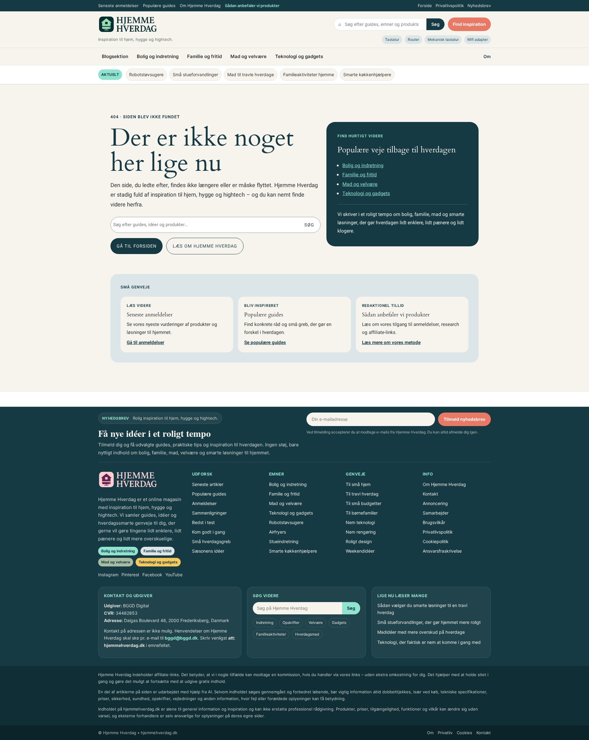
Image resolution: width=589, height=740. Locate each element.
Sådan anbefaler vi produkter (252, 5)
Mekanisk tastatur (443, 39)
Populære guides (159, 5)
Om (487, 56)
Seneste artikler (207, 484)
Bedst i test (203, 522)
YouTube (174, 574)
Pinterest (130, 574)
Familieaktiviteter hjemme (308, 74)
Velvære (316, 622)
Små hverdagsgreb (211, 541)
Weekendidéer (360, 551)
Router (413, 39)
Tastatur (392, 39)
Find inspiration (469, 24)
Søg (435, 24)
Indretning (264, 622)
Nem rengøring (361, 531)
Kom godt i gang (208, 531)
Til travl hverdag (362, 493)
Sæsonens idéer (208, 551)
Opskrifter (291, 622)
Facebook (152, 574)
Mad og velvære (248, 56)
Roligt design (359, 541)
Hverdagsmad (307, 634)
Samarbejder (435, 512)
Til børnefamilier (362, 512)
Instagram (108, 574)
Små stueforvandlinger (195, 74)
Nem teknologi (360, 522)
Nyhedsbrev (479, 5)
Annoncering (435, 503)
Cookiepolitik (435, 541)
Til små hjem (358, 484)
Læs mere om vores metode (391, 342)
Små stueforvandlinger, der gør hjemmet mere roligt (429, 622)
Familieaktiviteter (271, 634)
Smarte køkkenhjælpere (367, 74)
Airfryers (277, 531)
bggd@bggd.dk (181, 637)
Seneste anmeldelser (118, 5)
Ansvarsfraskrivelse (442, 551)
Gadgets (339, 622)
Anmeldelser (204, 503)
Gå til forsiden (136, 246)
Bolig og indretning (158, 56)
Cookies (464, 732)
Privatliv (445, 732)
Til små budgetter (363, 503)
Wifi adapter (477, 39)
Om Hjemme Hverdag (200, 5)
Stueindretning (283, 541)
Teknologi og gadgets (299, 56)
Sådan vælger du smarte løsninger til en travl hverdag (422, 609)
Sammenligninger (209, 512)
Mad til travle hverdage (250, 74)
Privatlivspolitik (450, 5)
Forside (425, 5)
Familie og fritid (204, 56)
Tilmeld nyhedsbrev (464, 419)
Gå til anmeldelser (145, 342)
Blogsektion (115, 56)
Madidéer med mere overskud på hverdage (421, 632)
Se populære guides (265, 342)
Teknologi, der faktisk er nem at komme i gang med (429, 642)
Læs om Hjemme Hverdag (205, 246)
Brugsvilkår (434, 522)
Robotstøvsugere (146, 74)
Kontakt (430, 493)
